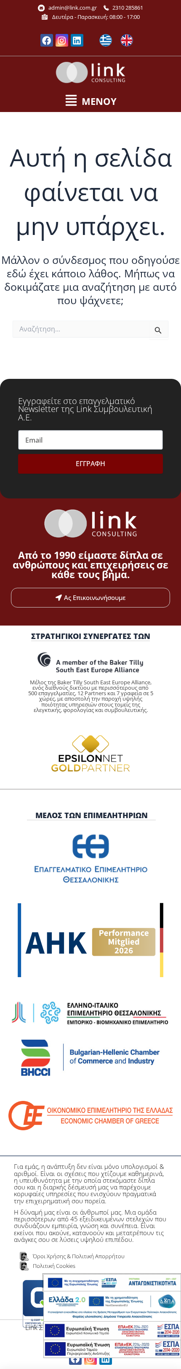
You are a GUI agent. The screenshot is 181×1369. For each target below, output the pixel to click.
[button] (90, 101)
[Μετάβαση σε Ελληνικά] (105, 40)
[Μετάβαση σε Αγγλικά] (126, 40)
